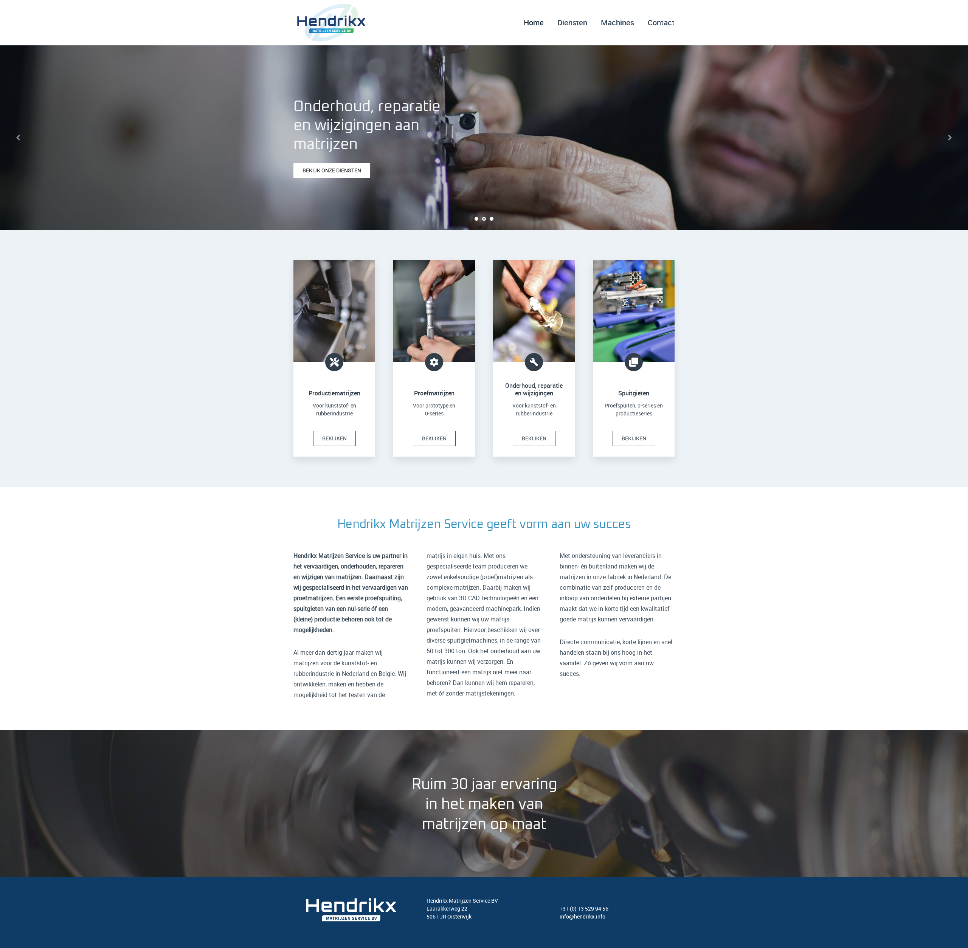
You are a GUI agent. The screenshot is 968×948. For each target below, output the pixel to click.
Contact (661, 22)
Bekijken (334, 438)
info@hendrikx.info (582, 916)
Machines (617, 22)
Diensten (572, 22)
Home (534, 22)
